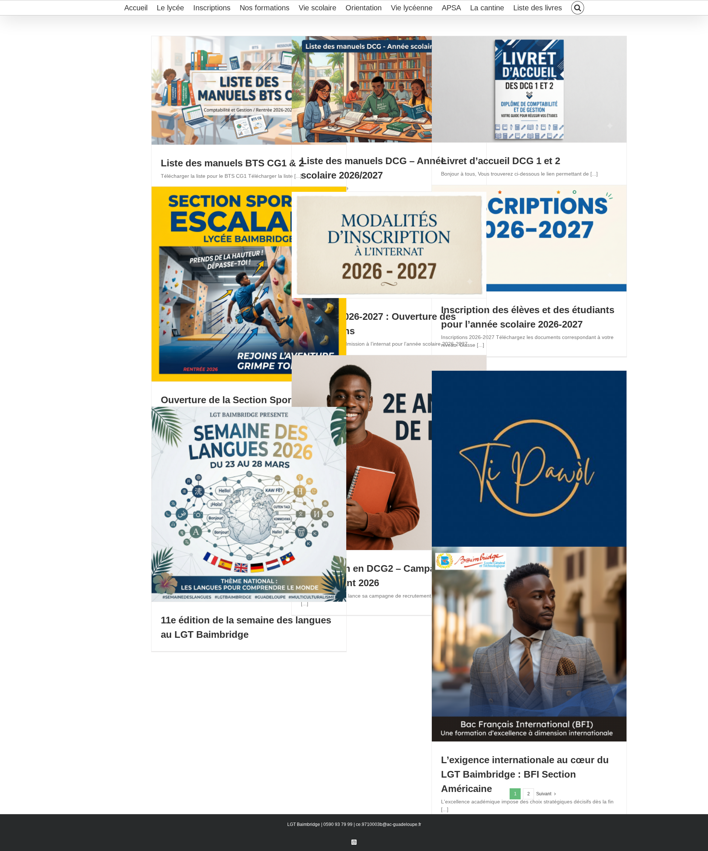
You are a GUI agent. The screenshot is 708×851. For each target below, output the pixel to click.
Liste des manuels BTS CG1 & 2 (232, 163)
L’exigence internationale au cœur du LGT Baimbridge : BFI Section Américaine (525, 774)
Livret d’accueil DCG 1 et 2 (500, 160)
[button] (577, 7)
